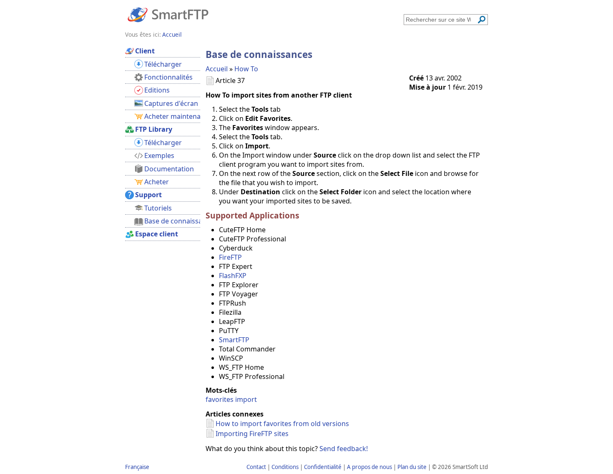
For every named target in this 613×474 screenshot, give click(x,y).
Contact (256, 467)
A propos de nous (369, 467)
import (246, 399)
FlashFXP (232, 275)
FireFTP (230, 257)
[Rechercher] (481, 19)
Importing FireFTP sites (252, 433)
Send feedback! (343, 448)
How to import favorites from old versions (282, 423)
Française (137, 467)
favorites (220, 399)
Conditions (285, 467)
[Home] (168, 14)
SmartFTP (234, 339)
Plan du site (412, 467)
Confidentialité (323, 467)
